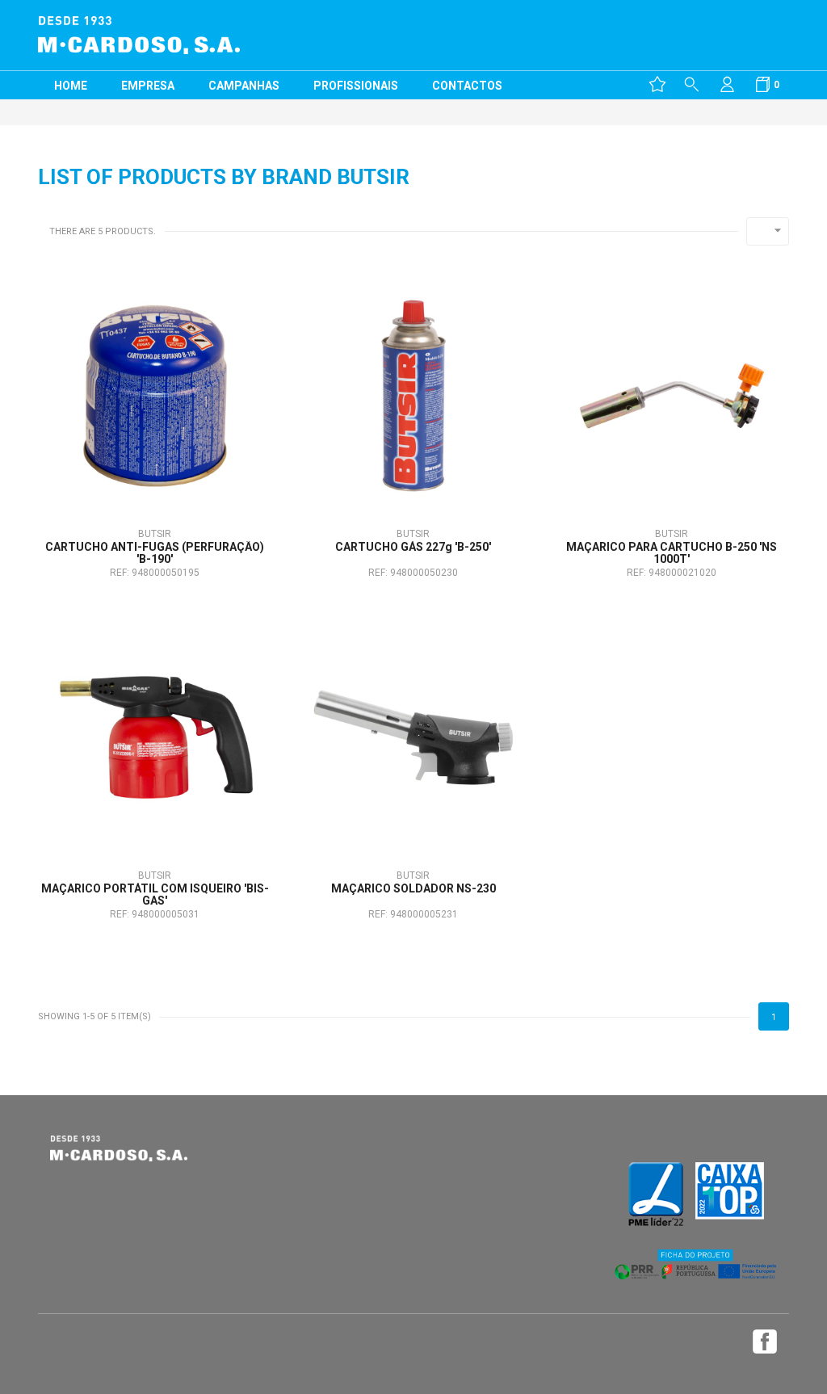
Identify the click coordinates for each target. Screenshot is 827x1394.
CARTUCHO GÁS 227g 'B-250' (413, 547)
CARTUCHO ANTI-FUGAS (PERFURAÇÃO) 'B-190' (154, 553)
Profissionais (355, 85)
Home (70, 85)
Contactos (467, 85)
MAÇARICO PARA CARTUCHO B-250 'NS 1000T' (671, 553)
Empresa (147, 85)
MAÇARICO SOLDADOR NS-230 (413, 889)
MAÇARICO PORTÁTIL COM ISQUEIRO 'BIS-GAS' (155, 895)
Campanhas (243, 85)
